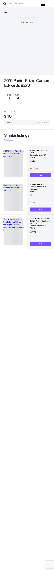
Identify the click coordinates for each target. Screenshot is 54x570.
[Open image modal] (27, 16)
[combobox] (18, 3)
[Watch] (34, 167)
